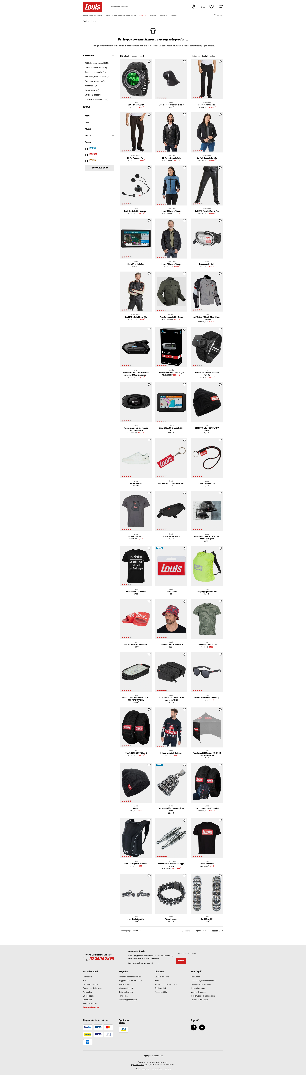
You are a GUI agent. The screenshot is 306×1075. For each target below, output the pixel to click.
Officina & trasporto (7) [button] (94, 95)
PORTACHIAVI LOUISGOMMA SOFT (171, 483)
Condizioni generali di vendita (203, 980)
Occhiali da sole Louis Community (206, 698)
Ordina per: (196, 56)
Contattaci (87, 977)
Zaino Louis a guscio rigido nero (136, 864)
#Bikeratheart (124, 984)
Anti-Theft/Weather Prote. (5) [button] (97, 77)
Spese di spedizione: (137, 1065)
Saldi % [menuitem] (142, 15)
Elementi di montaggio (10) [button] (96, 99)
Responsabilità (161, 992)
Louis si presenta (162, 977)
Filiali (157, 980)
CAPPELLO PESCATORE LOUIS (171, 645)
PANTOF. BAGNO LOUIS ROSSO (136, 645)
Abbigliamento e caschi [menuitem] (92, 15)
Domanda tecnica (90, 984)
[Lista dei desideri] (211, 6)
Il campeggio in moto (128, 1000)
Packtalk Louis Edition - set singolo (171, 372)
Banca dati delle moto (92, 988)
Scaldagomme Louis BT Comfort (207, 808)
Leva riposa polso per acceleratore (171, 105)
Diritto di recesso (198, 988)
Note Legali (195, 977)
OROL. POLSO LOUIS (136, 105)
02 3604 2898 (101, 958)
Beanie (135, 808)
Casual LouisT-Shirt (135, 536)
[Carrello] (220, 6)
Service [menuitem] (174, 15)
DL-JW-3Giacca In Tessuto (207, 158)
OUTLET (93, 160)
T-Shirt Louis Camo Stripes (207, 645)
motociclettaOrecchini (136, 919)
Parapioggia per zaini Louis (207, 592)
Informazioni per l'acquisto (166, 984)
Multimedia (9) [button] (91, 86)
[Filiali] (193, 6)
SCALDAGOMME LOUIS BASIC (136, 753)
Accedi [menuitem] (220, 15)
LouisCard (87, 1000)
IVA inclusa (159, 1062)
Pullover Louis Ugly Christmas (171, 753)
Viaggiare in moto (126, 988)
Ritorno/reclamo (90, 1003)
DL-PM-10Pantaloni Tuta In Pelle (207, 211)
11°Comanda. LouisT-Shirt (136, 592)
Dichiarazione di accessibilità (203, 996)
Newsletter (87, 992)
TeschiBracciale (171, 919)
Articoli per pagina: (128, 931)
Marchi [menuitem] (153, 15)
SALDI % (93, 154)
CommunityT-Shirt (207, 864)
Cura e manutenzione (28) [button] (96, 68)
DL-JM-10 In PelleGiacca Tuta (136, 317)
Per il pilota (123, 996)
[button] (184, 7)
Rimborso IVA (160, 988)
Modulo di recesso (198, 992)
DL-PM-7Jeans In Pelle (206, 105)
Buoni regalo (88, 996)
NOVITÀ (93, 148)
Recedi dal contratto (91, 1007)
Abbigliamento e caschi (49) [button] (97, 63)
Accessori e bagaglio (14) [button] (95, 72)
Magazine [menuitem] (163, 15)
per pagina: (137, 56)
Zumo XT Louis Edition (136, 264)
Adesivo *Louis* (171, 592)
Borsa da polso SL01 (207, 264)
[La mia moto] (202, 6)
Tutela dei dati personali (201, 984)
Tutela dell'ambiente (199, 1000)
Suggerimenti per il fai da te (130, 980)
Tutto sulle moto (126, 992)
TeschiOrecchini (207, 919)
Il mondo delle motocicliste (130, 977)
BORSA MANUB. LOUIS (171, 536)
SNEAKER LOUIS (136, 483)
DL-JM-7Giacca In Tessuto (171, 264)
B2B (85, 980)
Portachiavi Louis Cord (207, 483)
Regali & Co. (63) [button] (92, 90)
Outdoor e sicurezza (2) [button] (95, 81)
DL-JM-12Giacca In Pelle (171, 158)
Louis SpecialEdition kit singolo (135, 211)
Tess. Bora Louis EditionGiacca (171, 317)
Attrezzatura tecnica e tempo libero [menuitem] (121, 15)
